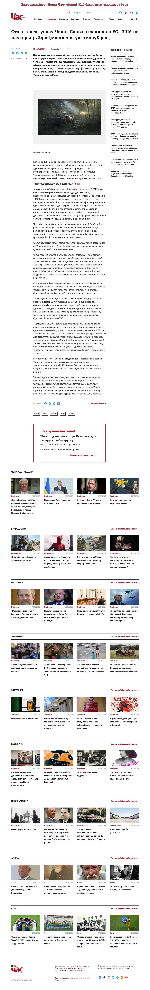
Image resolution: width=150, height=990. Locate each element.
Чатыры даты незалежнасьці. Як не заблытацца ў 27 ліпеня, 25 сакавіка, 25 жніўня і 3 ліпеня (91, 834)
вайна (36, 414)
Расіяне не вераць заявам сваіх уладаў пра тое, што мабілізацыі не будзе (124, 70)
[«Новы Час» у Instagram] (131, 12)
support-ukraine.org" (82, 189)
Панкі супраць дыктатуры (23, 829)
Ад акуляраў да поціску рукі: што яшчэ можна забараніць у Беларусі (123, 721)
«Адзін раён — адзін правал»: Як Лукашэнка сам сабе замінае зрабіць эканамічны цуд (57, 670)
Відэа (133, 19)
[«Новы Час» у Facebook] (120, 12)
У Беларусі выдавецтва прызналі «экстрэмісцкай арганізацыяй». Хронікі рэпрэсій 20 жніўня (124, 95)
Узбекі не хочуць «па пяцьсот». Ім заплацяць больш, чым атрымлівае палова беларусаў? (122, 562)
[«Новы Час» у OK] (122, 977)
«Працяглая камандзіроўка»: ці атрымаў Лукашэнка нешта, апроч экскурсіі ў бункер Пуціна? (124, 616)
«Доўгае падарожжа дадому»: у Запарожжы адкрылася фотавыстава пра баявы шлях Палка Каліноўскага (25, 779)
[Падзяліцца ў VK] (26, 53)
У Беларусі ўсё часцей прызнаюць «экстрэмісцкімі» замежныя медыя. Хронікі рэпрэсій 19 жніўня (123, 123)
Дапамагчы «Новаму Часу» (82, 455)
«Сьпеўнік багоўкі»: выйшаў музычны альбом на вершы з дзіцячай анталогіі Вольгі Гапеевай (58, 777)
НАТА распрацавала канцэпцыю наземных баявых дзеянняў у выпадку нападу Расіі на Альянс (124, 136)
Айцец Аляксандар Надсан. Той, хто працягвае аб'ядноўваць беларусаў (57, 889)
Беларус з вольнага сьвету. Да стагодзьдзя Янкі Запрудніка (24, 889)
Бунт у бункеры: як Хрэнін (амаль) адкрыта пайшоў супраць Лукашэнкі (89, 560)
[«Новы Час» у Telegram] (137, 12)
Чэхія (63, 414)
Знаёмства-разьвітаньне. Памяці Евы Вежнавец (122, 888)
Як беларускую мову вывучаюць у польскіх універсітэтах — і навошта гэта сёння (89, 723)
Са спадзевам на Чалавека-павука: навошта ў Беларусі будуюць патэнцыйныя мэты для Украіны (58, 562)
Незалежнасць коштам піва (24, 718)
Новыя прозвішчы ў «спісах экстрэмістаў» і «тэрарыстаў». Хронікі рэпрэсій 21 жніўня (124, 58)
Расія (45, 414)
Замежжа (75, 19)
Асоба (111, 19)
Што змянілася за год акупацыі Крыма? (120, 501)
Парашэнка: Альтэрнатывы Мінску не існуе (57, 501)
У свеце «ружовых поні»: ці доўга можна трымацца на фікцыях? (24, 668)
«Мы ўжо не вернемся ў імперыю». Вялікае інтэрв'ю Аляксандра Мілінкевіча (24, 614)
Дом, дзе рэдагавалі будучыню (87, 774)
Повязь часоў (99, 19)
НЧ (68, 48)
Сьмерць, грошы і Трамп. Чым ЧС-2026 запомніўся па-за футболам (25, 940)
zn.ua (98, 178)
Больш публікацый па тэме (124, 529)
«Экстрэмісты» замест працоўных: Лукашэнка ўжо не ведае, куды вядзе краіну (90, 668)
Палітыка (38, 19)
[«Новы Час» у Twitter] (117, 977)
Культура (86, 19)
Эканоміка (63, 19)
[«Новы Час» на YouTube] (126, 977)
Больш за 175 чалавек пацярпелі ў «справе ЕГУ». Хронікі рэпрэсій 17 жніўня (122, 173)
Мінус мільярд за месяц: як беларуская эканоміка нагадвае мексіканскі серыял (124, 668)
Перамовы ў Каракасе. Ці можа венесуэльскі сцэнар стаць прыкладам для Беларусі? (57, 723)
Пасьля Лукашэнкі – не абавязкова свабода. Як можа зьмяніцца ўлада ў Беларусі (56, 616)
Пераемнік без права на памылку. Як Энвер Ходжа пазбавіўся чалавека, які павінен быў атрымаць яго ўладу (57, 836)
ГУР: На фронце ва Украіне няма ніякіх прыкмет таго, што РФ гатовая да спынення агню (124, 162)
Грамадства (51, 19)
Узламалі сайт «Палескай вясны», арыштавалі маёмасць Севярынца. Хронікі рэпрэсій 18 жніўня (124, 149)
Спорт (120, 19)
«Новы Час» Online (76, 970)
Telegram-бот (60, 980)
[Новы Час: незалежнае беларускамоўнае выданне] (20, 15)
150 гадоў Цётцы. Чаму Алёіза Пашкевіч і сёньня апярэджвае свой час (122, 775)
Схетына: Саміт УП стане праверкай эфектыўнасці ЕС (90, 501)
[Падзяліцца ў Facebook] (13, 53)
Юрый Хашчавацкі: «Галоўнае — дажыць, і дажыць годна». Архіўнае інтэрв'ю (91, 889)
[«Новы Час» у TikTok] (126, 12)
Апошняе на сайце (122, 50)
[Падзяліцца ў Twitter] (21, 53)
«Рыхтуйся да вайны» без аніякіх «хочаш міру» (23, 559)
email (84, 978)
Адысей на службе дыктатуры (119, 831)
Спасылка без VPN (19, 59)
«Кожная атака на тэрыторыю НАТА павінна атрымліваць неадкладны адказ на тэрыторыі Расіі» (124, 109)
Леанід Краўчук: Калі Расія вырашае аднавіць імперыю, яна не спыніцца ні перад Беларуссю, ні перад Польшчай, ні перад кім (25, 506)
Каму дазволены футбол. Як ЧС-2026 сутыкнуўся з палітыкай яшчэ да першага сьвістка (123, 942)
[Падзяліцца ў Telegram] (17, 53)
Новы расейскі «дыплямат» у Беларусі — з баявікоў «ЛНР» (91, 612)
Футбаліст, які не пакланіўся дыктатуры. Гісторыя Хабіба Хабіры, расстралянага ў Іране (91, 942)
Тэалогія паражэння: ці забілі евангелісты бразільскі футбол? (58, 940)
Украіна (54, 414)
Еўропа (71, 414)
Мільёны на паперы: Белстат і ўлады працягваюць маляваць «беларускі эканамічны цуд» (124, 82)
